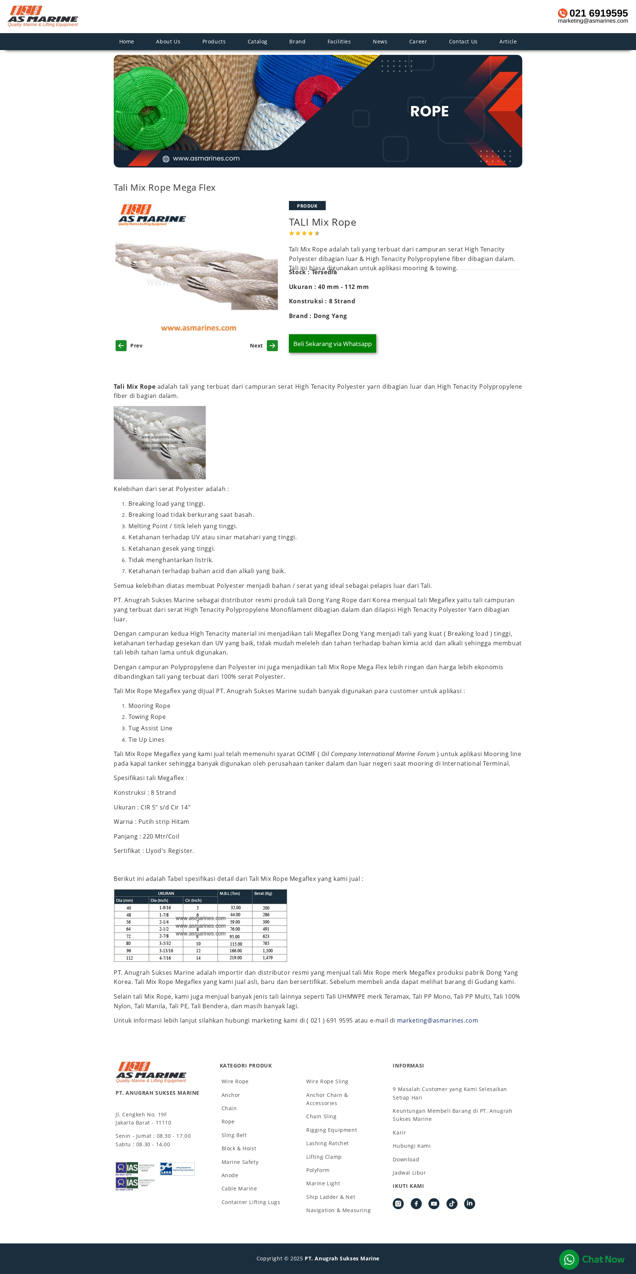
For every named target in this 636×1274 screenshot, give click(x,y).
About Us (168, 41)
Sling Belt (234, 1135)
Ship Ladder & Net (330, 1196)
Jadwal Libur (409, 1172)
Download (406, 1159)
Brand (297, 41)
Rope (228, 1121)
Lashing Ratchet (327, 1143)
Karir (399, 1132)
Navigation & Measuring (338, 1210)
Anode (230, 1175)
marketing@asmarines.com (437, 1020)
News (380, 41)
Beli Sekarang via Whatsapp (332, 343)
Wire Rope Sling (327, 1081)
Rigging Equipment (331, 1129)
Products (214, 41)
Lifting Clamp (324, 1156)
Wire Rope (235, 1081)
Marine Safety (240, 1161)
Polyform (318, 1170)
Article (508, 41)
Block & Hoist (239, 1148)
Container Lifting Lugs (251, 1202)
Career (418, 41)
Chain (229, 1108)
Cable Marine (239, 1188)
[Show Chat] (592, 1259)
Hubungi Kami (412, 1145)
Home (126, 41)
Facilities (339, 41)
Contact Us (463, 41)
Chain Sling (321, 1116)
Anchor (231, 1094)
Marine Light (323, 1183)
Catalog (258, 41)
